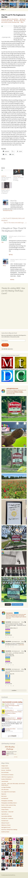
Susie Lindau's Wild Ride (6, 816)
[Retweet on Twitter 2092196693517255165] (8, 647)
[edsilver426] (21, 846)
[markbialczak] (10, 850)
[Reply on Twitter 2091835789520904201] (6, 686)
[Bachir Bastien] (10, 853)
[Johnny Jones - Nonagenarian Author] (18, 839)
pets (7, 20)
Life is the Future (5, 789)
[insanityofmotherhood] (14, 842)
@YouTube (22, 644)
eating (20, 20)
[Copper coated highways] (10, 861)
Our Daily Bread (4, 798)
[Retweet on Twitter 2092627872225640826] (8, 637)
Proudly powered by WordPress (8, 875)
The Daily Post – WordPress (7, 818)
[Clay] (14, 850)
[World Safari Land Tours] (7, 839)
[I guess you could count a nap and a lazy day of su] (14, 563)
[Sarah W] (21, 857)
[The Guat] (7, 853)
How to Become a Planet (10, 728)
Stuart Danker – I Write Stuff (7, 811)
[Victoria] (10, 839)
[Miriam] (18, 864)
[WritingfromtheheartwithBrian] (7, 850)
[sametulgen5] (7, 842)
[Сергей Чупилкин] (7, 864)
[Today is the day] (18, 172)
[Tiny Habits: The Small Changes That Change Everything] (3, 705)
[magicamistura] (18, 857)
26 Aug (22, 622)
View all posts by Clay (8, 210)
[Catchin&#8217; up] (6, 172)
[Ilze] (14, 861)
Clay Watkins (8, 622)
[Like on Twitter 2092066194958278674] (11, 665)
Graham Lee (7, 720)
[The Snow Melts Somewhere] (14, 846)
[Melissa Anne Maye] (14, 857)
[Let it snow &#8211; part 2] (6, 185)
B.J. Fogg (7, 706)
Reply (11, 254)
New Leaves (4, 796)
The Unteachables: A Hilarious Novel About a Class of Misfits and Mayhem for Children (13, 712)
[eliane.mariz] (10, 864)
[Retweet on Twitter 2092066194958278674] (8, 665)
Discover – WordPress (6, 770)
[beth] (21, 850)
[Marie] (14, 864)
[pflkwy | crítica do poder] (18, 861)
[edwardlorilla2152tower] (3, 839)
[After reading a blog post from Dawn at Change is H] (14, 486)
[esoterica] (18, 853)
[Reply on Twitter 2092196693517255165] (6, 647)
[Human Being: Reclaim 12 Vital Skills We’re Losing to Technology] (3, 719)
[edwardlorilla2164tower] (21, 842)
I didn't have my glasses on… (7, 777)
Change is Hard (4, 765)
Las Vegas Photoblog (5, 787)
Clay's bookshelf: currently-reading (12, 702)
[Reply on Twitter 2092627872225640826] (6, 637)
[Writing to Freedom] (3, 853)
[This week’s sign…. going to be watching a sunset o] (14, 512)
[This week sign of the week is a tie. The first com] (14, 460)
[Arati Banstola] (21, 864)
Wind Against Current (5, 827)
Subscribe (5, 345)
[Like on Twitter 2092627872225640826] (11, 637)
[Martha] (10, 842)
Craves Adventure (5, 768)
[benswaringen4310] (3, 850)
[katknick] (10, 857)
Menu (2, 9)
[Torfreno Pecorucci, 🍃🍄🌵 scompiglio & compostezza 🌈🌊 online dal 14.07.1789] (7, 846)
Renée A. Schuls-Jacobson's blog (8, 805)
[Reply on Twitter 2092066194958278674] (6, 665)
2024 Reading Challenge (10, 747)
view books (15, 756)
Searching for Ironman (6, 807)
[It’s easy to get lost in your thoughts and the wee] (14, 537)
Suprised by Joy (4, 814)
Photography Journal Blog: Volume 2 (9, 803)
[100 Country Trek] (7, 861)
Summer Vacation (7, 22)
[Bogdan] (3, 857)
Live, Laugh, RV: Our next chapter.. (8, 791)
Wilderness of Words (5, 825)
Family (22, 19)
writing (17, 22)
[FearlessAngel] (3, 864)
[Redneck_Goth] (10, 846)
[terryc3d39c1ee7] (14, 839)
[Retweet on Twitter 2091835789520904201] (8, 686)
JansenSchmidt (4, 781)
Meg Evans (3, 794)
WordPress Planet (5, 831)
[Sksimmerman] (21, 853)
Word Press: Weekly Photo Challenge (9, 829)
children (17, 20)
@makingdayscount (16, 622)
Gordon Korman (5, 714)
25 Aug (22, 641)
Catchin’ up (3, 176)
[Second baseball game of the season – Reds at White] (14, 434)
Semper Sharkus (5, 809)
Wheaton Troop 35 (5, 823)
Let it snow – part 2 (5, 189)
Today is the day (16, 176)
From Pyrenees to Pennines (7, 774)
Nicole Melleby (8, 730)
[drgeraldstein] (3, 861)
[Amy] (18, 846)
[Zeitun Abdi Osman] (18, 850)
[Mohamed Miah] (7, 868)
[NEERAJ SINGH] (21, 861)
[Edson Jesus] (18, 842)
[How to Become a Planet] (3, 730)
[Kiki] (3, 842)
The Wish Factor (4, 820)
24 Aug (22, 669)
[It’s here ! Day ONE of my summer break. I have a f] (14, 589)
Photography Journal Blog (7, 800)
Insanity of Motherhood (6, 779)
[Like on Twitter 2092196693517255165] (11, 647)
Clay (22, 22)
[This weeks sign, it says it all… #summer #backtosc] (14, 408)
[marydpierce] (14, 853)
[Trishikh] (21, 839)
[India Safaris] (3, 846)
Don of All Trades (5, 772)
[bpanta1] (7, 857)
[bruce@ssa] (3, 868)
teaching (10, 20)
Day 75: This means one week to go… (15, 222)
